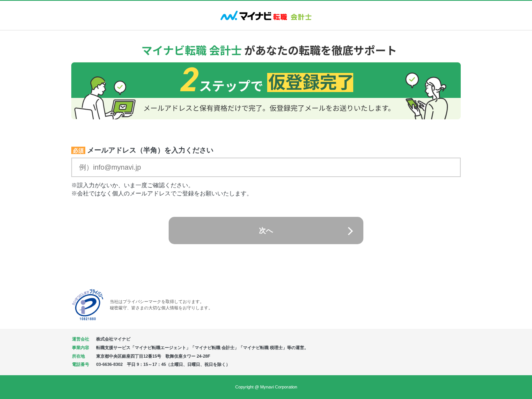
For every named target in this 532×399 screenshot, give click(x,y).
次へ (266, 230)
